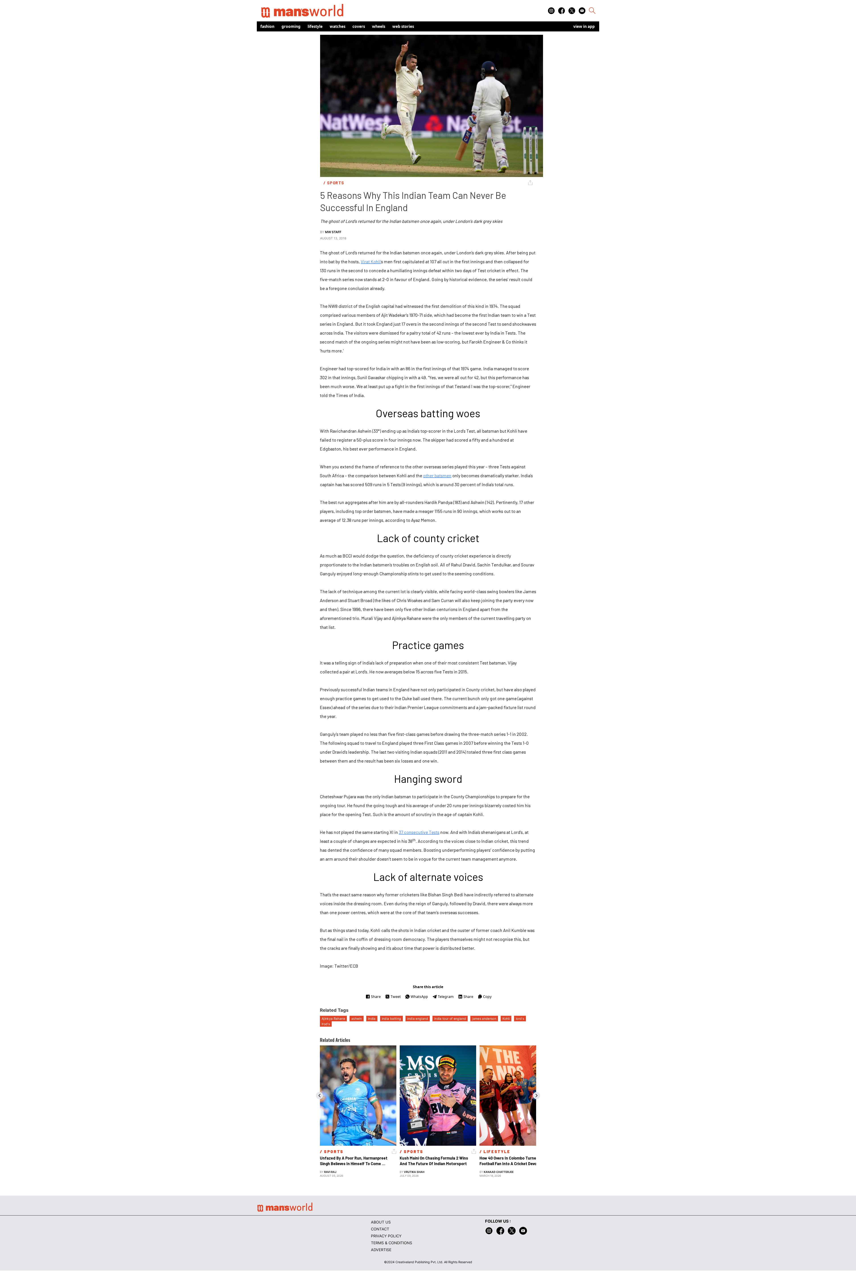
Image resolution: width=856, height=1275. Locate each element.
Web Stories (403, 26)
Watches (337, 26)
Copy (487, 996)
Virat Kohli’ (371, 261)
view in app (584, 26)
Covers (358, 26)
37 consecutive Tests (419, 832)
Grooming (291, 26)
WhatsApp (419, 996)
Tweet (396, 996)
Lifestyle (315, 26)
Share (376, 996)
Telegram (446, 996)
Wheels (378, 26)
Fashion (267, 26)
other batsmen (437, 475)
